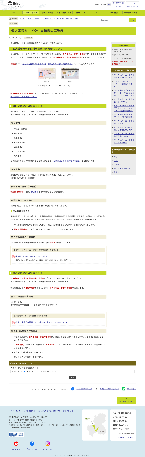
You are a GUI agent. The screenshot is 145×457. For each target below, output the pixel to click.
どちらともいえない (32, 371)
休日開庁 (35, 192)
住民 (116, 161)
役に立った (18, 371)
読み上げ (119, 6)
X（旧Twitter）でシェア (109, 389)
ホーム (22, 18)
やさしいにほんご (132, 6)
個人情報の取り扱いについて (49, 411)
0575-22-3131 (20, 422)
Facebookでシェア (84, 389)
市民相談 (117, 164)
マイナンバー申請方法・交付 (67, 18)
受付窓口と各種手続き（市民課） (67, 161)
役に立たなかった (49, 371)
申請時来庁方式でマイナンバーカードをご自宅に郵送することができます (124, 92)
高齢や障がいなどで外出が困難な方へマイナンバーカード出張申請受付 (124, 108)
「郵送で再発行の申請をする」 (60, 64)
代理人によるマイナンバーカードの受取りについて (124, 84)
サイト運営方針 (29, 411)
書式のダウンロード (122, 168)
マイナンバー (48, 18)
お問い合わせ (68, 411)
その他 (117, 172)
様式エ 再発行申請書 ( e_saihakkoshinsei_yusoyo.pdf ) (41, 322)
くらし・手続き (34, 18)
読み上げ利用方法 (119, 3)
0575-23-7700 (123, 55)
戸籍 (116, 157)
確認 (72, 377)
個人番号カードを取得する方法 (24, 97)
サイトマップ (15, 411)
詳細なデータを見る (125, 437)
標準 (104, 4)
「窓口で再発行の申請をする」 (34, 64)
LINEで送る (131, 389)
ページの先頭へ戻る (126, 401)
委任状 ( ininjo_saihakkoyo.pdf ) (31, 256)
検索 (132, 20)
